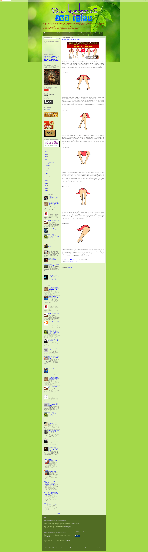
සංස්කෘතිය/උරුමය (84, 34)
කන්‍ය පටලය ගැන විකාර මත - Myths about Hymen (53, 395)
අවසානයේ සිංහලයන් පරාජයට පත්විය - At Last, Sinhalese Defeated (53, 357)
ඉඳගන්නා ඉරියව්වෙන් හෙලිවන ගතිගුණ (71, 39)
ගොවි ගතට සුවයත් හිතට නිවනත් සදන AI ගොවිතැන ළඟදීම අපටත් (53, 245)
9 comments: (75, 259)
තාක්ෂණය (57, 34)
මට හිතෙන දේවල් (71, 34)
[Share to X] (84, 259)
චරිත (101, 32)
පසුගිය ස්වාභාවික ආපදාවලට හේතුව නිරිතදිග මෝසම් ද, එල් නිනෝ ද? (53, 229)
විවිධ (78, 34)
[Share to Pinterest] (86, 259)
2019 (46, 180)
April (47, 173)
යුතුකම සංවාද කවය (48, 459)
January (47, 176)
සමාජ (90, 34)
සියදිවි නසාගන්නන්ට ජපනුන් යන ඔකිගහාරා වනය (53, 265)
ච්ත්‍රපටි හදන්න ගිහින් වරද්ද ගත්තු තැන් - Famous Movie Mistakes (53, 404)
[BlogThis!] (83, 259)
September (48, 167)
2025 (46, 153)
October (47, 165)
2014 (46, 188)
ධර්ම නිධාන (47, 503)
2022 (46, 157)
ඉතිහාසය (63, 32)
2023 (46, 156)
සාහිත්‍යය (95, 34)
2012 (46, 191)
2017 (46, 183)
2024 (46, 154)
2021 (46, 159)
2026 (46, 151)
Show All (58, 513)
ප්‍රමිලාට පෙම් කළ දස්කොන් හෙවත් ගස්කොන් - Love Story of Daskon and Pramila (53, 203)
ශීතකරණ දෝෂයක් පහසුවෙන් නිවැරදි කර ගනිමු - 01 (53, 431)
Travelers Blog (48, 470)
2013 (46, 190)
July (47, 168)
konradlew (97, 547)
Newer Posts (65, 265)
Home (83, 265)
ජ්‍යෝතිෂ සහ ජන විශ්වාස (48, 34)
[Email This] (81, 259)
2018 (46, 182)
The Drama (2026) (52, 471)
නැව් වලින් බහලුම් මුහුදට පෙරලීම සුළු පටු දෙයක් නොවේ (54, 526)
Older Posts (101, 265)
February (47, 175)
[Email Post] (80, 259)
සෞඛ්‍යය (100, 34)
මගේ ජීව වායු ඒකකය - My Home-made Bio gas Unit (53, 340)
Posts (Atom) (69, 267)
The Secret (46, 32)
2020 (46, 178)
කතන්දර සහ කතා (70, 32)
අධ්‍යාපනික (52, 32)
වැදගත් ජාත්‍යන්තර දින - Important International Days (53, 297)
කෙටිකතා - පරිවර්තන (89, 32)
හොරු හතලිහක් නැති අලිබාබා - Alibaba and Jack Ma (53, 322)
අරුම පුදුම (58, 32)
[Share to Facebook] (85, 259)
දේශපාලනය (63, 34)
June (47, 170)
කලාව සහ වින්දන (79, 32)
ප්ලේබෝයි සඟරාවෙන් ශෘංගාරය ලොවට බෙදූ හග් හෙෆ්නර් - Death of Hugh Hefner (53, 449)
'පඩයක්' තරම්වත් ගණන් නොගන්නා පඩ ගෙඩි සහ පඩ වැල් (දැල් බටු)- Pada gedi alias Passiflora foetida (53, 236)
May (47, 171)
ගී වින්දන (97, 32)
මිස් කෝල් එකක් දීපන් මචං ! (53, 250)
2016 (46, 185)
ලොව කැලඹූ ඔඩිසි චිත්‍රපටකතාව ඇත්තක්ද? (52, 259)
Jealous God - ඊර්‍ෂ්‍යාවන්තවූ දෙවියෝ (51, 492)
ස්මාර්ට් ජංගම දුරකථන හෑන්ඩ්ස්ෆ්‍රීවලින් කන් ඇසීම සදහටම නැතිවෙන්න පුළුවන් (53, 197)
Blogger (73, 548)
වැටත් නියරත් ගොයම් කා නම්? (50, 504)
